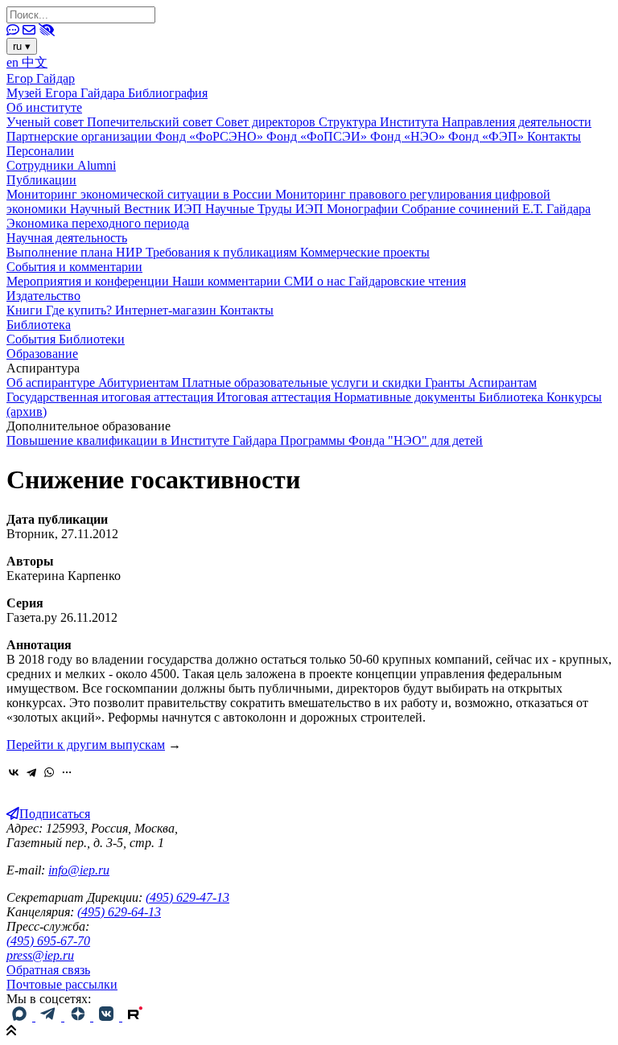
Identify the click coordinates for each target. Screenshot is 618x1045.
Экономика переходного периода (97, 223)
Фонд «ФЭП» (487, 136)
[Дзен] (78, 1016)
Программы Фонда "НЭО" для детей (381, 440)
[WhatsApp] (49, 772)
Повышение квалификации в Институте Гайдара (143, 440)
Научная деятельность (66, 238)
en (14, 62)
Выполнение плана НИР (76, 252)
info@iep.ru (78, 870)
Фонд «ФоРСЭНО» (210, 136)
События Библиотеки (65, 339)
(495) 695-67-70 (48, 941)
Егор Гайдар (40, 78)
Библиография (168, 93)
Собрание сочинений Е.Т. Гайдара (496, 209)
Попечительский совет (151, 122)
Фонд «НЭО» (409, 136)
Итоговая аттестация (275, 397)
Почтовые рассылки (61, 984)
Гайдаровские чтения (407, 281)
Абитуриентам (140, 382)
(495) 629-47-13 (187, 897)
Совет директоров (267, 122)
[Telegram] (31, 772)
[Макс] (20, 1016)
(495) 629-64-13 (119, 912)
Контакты (554, 136)
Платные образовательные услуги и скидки (303, 382)
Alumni (96, 165)
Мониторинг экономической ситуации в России (140, 194)
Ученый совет (46, 122)
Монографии (364, 209)
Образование (42, 353)
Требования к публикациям (223, 252)
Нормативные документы (406, 397)
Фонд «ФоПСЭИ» (318, 136)
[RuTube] (135, 1016)
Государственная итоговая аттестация (111, 397)
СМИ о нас (316, 281)
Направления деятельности (516, 122)
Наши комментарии (228, 281)
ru (22, 46)
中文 (34, 62)
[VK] (107, 1016)
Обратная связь (48, 970)
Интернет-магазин (167, 310)
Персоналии (40, 151)
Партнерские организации (80, 136)
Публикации (41, 180)
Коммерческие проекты (365, 252)
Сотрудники (41, 165)
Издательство (43, 295)
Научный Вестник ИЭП (137, 209)
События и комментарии (74, 267)
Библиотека (38, 324)
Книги (26, 310)
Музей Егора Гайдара (67, 93)
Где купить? (80, 310)
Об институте (44, 107)
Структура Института (380, 122)
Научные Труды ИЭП (266, 209)
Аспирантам (502, 382)
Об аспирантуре (52, 382)
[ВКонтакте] (13, 772)
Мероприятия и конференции (89, 281)
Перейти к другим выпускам (85, 744)
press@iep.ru (40, 955)
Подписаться (54, 814)
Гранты (446, 382)
